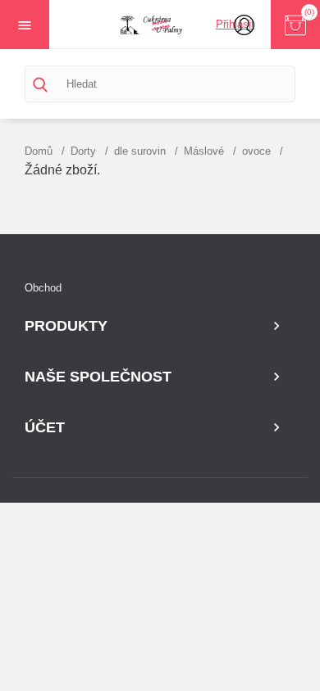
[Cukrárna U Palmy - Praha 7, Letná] (160, 24)
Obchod (43, 288)
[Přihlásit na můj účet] (244, 24)
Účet (45, 427)
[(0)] (295, 24)
